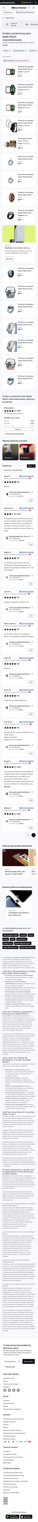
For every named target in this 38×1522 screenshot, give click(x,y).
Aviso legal (6, 1490)
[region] (19, 452)
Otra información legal (10, 1487)
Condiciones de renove (10, 1478)
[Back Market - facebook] (13, 1390)
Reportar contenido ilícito (11, 1493)
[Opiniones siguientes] (34, 835)
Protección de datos (9, 1484)
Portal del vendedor (9, 1436)
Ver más (7, 786)
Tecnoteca (6, 1451)
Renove (5, 1427)
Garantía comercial (9, 1422)
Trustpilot (6, 1387)
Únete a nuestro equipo (10, 1384)
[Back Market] (19, 8)
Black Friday (7, 1463)
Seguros (6, 1425)
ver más (5, 45)
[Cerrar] (35, 2)
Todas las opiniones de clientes (13, 1457)
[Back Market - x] (18, 1390)
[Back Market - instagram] (4, 1390)
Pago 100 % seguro (9, 1439)
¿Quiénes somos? (9, 1378)
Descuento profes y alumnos (12, 1430)
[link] (9, 258)
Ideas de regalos (8, 1460)
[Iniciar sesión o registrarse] (29, 8)
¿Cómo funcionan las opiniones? (15, 433)
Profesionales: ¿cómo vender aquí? (14, 1433)
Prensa (5, 1381)
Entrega (5, 1406)
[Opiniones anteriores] (28, 835)
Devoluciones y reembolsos (12, 1409)
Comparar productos (10, 1454)
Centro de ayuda (8, 1403)
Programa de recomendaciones (13, 1419)
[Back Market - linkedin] (9, 1390)
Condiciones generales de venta (13, 1475)
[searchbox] (27, 12)
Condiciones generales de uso (13, 1473)
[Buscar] (17, 12)
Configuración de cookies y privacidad (15, 1481)
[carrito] (34, 8)
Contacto (6, 1400)
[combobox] (6, 50)
